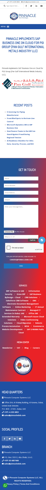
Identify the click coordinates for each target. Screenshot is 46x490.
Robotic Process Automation (22, 324)
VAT (18, 348)
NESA (27, 326)
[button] (41, 240)
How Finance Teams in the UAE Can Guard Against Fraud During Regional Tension (21, 134)
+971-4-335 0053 (14, 2)
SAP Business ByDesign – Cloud (23, 295)
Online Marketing (23, 307)
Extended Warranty (11, 317)
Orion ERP (21, 294)
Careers (36, 348)
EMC (34, 301)
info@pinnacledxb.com (31, 2)
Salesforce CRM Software (17, 301)
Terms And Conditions (30, 484)
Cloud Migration (24, 323)
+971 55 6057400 (11, 461)
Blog (26, 348)
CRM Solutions (31, 297)
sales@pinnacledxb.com (15, 415)
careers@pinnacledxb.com (21, 260)
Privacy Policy (12, 484)
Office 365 (33, 313)
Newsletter (7, 348)
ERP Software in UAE (15, 291)
